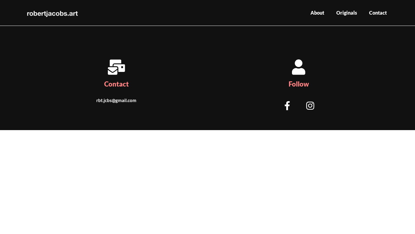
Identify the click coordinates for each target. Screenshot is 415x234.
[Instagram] (310, 106)
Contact (378, 13)
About (317, 13)
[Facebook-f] (287, 106)
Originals (346, 13)
